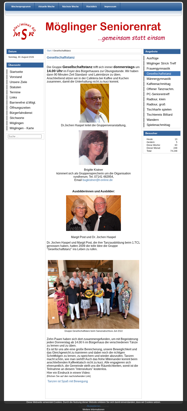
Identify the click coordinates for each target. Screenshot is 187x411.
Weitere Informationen (93, 409)
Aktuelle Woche (46, 6)
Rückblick (91, 6)
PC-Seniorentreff (158, 94)
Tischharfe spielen (159, 109)
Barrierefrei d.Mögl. (23, 102)
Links (13, 97)
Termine (15, 92)
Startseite (16, 72)
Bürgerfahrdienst (21, 113)
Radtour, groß (156, 104)
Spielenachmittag (158, 125)
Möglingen (17, 123)
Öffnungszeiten (20, 107)
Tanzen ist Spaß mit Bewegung (67, 381)
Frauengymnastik (158, 68)
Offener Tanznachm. (160, 89)
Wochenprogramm (21, 6)
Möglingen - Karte (22, 128)
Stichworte (17, 118)
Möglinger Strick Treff (161, 63)
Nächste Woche (70, 6)
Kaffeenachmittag (158, 84)
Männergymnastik (159, 79)
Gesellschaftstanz (159, 73)
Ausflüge (153, 58)
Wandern (153, 120)
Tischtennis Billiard (159, 114)
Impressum (110, 6)
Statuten (15, 87)
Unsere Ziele (18, 82)
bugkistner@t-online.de (98, 180)
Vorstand (16, 77)
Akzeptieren (93, 405)
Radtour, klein (156, 99)
